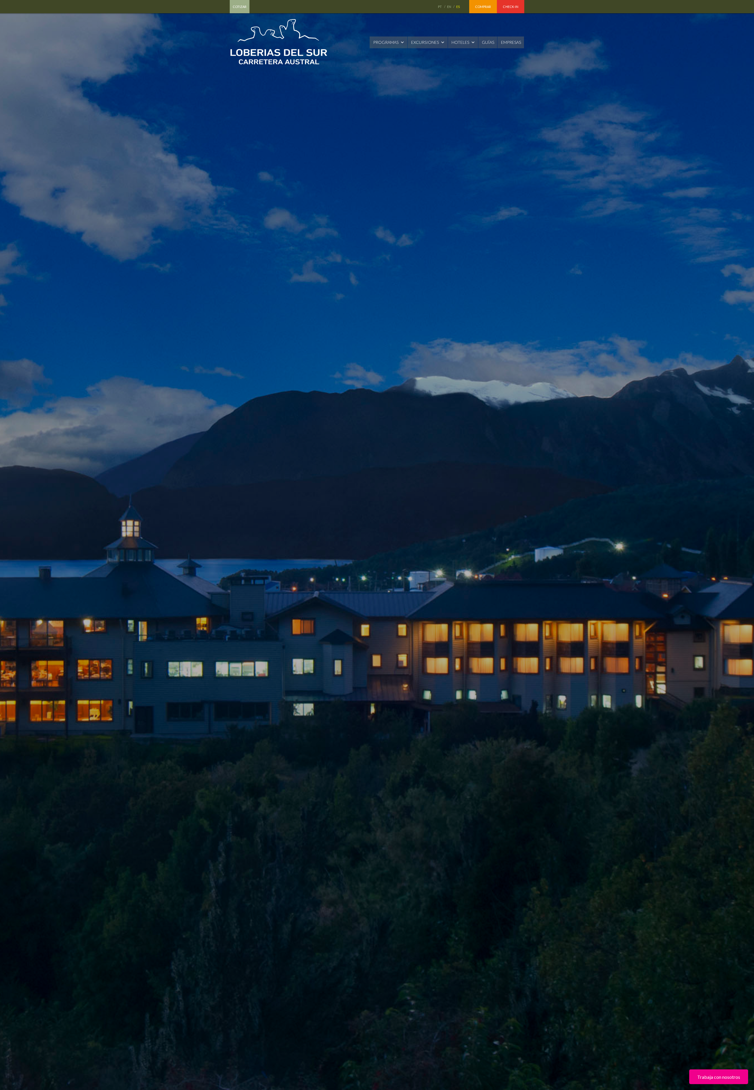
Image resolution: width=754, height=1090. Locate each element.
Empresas (511, 42)
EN (449, 7)
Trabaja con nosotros (718, 1077)
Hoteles (460, 42)
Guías (488, 42)
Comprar (483, 7)
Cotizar (240, 7)
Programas (386, 42)
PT (440, 7)
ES (458, 7)
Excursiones (425, 42)
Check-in (510, 7)
